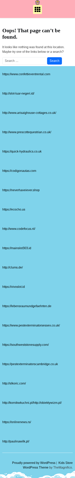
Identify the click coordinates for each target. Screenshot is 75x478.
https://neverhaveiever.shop (21, 190)
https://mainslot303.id (16, 248)
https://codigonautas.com (19, 170)
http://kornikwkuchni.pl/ (17, 402)
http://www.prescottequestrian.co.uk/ (26, 132)
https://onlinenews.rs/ (16, 422)
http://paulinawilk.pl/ (15, 441)
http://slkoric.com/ (14, 383)
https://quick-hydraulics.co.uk (22, 151)
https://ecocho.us (13, 209)
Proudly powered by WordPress (34, 462)
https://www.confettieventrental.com (26, 74)
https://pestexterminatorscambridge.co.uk (30, 364)
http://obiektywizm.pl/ (47, 402)
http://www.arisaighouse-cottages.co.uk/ (29, 112)
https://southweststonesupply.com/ (25, 344)
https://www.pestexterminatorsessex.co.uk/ (31, 325)
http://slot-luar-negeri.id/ (18, 93)
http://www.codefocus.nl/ (18, 228)
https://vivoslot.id (13, 286)
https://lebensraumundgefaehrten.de (26, 306)
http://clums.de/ (12, 267)
